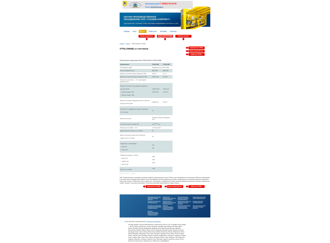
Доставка (163, 31)
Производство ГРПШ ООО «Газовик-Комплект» (154, 202)
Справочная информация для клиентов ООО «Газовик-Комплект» (184, 207)
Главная (126, 31)
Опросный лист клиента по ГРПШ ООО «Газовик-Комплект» (184, 202)
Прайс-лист (153, 31)
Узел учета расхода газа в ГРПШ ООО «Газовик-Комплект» (199, 207)
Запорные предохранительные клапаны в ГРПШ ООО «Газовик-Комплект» (153, 213)
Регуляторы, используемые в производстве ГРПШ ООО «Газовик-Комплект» (154, 207)
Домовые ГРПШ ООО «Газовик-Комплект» (198, 202)
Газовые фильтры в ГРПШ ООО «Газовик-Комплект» (199, 197)
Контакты (173, 31)
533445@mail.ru (157, 7)
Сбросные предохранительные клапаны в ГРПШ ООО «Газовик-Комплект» (168, 207)
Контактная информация (154, 221)
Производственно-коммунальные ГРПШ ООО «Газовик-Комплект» (169, 202)
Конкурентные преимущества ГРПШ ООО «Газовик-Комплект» (169, 198)
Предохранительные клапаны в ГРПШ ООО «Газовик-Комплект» (183, 198)
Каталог (142, 31)
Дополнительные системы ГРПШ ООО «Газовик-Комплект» (154, 198)
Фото (134, 31)
